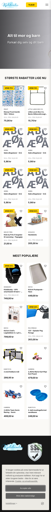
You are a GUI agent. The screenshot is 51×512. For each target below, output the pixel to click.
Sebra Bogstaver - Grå (13, 153)
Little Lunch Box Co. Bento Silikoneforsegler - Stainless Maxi (37, 114)
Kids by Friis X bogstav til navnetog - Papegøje (13, 236)
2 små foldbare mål (11, 372)
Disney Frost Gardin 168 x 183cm (12, 113)
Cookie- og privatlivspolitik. (26, 481)
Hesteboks (32, 235)
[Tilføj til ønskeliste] (21, 88)
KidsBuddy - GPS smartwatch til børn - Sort (12, 292)
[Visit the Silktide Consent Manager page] (42, 503)
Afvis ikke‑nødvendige (25, 496)
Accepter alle (25, 488)
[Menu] (46, 4)
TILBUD (31, 5)
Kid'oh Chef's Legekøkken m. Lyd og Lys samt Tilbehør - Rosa (13, 334)
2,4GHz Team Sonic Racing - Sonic (12, 411)
